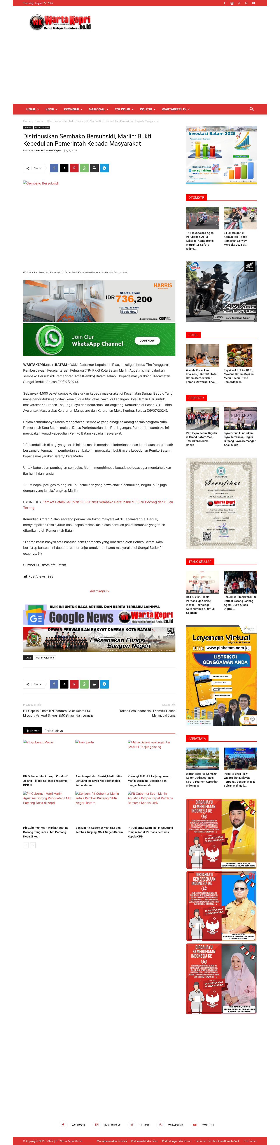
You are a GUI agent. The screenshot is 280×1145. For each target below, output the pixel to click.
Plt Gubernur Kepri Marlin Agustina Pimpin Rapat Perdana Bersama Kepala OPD (150, 832)
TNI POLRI (122, 109)
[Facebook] (224, 3)
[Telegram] (104, 168)
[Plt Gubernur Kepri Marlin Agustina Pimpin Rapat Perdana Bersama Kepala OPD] (151, 807)
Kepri (50, 109)
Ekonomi (71, 109)
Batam (39, 121)
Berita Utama (42, 127)
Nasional (97, 109)
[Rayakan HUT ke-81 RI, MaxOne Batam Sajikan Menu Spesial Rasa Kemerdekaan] (240, 355)
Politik (146, 109)
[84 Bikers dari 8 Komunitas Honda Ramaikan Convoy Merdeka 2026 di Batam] (240, 218)
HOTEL (193, 335)
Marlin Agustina (45, 657)
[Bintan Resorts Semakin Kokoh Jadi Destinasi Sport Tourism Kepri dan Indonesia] (202, 759)
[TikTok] (239, 3)
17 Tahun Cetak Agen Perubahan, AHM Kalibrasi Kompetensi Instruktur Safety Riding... (200, 240)
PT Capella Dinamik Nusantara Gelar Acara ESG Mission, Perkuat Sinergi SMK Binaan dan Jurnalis (58, 713)
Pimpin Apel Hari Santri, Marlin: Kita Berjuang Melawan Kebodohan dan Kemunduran (98, 781)
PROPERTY (196, 398)
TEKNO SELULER (200, 562)
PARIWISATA (197, 738)
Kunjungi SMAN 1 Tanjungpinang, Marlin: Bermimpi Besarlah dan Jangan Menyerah (149, 781)
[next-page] (33, 845)
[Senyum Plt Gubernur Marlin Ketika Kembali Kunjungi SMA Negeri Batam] (99, 807)
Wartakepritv (99, 591)
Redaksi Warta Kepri (48, 150)
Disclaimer (250, 1141)
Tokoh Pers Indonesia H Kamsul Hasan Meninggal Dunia (147, 713)
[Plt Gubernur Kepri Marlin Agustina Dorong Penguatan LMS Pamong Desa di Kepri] (47, 807)
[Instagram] (232, 3)
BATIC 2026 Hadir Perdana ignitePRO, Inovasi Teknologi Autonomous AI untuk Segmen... (200, 604)
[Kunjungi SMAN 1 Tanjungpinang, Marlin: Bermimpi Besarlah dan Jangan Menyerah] (151, 756)
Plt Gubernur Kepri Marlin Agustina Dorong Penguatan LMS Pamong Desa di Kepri (45, 832)
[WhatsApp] (246, 3)
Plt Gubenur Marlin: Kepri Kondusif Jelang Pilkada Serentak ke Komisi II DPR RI (46, 781)
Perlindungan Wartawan (176, 1141)
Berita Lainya (54, 731)
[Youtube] (253, 3)
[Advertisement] (177, 22)
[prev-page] (26, 845)
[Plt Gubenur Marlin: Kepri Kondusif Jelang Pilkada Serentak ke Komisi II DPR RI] (47, 756)
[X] (64, 168)
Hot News (32, 731)
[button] (251, 109)
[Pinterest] (74, 168)
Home (31, 109)
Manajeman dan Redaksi (112, 1141)
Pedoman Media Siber (144, 1141)
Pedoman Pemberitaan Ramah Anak (218, 1141)
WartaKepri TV (174, 109)
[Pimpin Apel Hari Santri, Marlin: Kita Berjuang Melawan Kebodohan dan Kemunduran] (99, 756)
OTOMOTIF (196, 197)
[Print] (94, 168)
